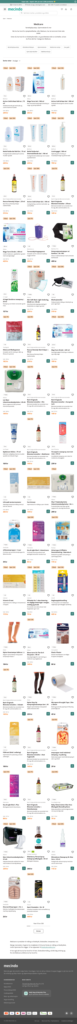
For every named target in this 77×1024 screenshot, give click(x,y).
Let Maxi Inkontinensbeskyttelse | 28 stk (14, 401)
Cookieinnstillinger (67, 1021)
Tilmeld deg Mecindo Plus (30, 984)
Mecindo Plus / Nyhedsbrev (50, 1021)
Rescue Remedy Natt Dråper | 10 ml (37, 351)
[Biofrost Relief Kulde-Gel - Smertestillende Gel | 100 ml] (38, 132)
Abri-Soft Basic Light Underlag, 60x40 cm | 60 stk (38, 301)
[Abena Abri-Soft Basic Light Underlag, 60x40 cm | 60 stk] (38, 280)
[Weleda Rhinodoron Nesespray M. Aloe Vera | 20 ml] (62, 838)
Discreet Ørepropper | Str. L (13, 907)
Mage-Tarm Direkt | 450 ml (12, 252)
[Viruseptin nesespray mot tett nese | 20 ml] (62, 432)
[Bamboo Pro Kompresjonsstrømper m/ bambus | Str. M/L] (62, 232)
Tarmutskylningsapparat (36, 251)
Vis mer (38, 931)
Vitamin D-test (8, 600)
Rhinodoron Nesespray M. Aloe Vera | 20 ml (62, 858)
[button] (71, 9)
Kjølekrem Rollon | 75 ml (12, 452)
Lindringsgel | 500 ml (58, 151)
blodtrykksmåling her (48, 947)
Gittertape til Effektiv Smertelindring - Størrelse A (61, 551)
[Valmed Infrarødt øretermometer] (14, 483)
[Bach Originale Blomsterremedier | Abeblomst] (38, 433)
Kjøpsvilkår (7, 987)
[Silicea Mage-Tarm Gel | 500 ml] (38, 82)
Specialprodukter (32, 51)
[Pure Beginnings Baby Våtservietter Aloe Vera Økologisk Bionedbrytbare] (62, 785)
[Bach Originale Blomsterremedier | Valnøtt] (14, 683)
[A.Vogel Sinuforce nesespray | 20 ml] (14, 280)
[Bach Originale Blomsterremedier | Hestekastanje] (38, 785)
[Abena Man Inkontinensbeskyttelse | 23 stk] (14, 838)
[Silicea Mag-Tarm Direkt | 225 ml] (62, 331)
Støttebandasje (45, 51)
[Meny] (5, 9)
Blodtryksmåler (56, 300)
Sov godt (66, 47)
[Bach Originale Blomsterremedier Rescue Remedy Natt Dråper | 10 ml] (38, 330)
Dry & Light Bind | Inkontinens (38, 550)
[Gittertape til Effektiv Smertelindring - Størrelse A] (62, 531)
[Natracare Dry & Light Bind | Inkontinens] (38, 531)
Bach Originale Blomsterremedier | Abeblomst (38, 453)
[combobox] (38, 13)
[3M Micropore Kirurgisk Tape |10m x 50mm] (62, 683)
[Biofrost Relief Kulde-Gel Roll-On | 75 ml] (14, 132)
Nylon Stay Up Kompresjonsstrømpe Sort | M (37, 703)
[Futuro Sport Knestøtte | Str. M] (38, 888)
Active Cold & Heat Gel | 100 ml (38, 202)
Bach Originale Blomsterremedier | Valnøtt (13, 704)
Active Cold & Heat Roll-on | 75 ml (14, 102)
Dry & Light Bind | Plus (11, 805)
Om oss (37, 1021)
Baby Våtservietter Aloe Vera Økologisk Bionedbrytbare (61, 806)
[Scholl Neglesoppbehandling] (62, 581)
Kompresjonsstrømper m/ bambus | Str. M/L (60, 252)
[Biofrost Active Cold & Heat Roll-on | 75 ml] (14, 82)
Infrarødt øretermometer (12, 502)
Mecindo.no (12, 1021)
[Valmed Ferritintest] (38, 483)
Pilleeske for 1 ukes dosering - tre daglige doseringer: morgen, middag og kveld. (38, 602)
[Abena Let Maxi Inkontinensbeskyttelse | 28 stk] (14, 381)
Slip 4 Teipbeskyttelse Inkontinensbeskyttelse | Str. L (62, 503)
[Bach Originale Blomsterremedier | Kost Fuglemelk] (38, 733)
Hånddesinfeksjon (28, 47)
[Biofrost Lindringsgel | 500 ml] (62, 132)
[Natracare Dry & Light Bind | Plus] (14, 785)
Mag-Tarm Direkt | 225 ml (60, 350)
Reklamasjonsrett (9, 1003)
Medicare (9, 18)
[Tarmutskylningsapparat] (38, 232)
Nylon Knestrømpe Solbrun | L (14, 652)
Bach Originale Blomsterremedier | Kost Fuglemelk (36, 755)
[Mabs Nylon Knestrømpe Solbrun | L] (14, 633)
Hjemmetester (42, 47)
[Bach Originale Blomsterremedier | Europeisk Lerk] (62, 380)
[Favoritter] (62, 9)
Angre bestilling (9, 999)
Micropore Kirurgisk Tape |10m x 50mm (62, 703)
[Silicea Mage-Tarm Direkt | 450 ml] (14, 232)
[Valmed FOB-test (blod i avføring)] (14, 733)
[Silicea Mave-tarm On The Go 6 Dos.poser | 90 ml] (38, 633)
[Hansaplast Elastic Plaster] (62, 633)
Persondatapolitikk (10, 990)
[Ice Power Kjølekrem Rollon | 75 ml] (14, 432)
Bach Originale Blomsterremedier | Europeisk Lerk (62, 402)
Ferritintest (31, 502)
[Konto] (66, 9)
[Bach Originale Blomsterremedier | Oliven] (62, 182)
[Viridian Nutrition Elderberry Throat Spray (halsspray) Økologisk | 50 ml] (38, 837)
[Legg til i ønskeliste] (24, 96)
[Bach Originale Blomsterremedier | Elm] (38, 380)
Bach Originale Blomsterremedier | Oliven (61, 202)
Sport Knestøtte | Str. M (35, 907)
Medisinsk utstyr (55, 47)
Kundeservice (8, 983)
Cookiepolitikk (8, 993)
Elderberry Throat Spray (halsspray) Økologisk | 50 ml (37, 858)
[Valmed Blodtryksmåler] (62, 280)
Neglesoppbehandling (59, 600)
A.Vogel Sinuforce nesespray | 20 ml (13, 300)
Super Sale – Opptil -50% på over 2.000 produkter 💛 (38, 2)
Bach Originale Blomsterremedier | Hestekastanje (34, 807)
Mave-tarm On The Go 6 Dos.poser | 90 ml (35, 654)
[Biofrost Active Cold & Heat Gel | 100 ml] (38, 182)
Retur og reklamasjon (11, 996)
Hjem (4, 18)
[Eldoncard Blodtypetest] (14, 330)
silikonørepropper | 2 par (12, 550)
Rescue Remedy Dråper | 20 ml (14, 201)
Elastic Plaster (56, 652)
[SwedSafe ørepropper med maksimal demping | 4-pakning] (62, 733)
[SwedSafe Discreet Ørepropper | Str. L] (14, 887)
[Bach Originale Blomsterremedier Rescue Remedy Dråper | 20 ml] (14, 182)
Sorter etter (7, 61)
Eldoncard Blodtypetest (11, 350)
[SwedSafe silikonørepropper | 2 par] (14, 531)
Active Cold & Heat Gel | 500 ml (62, 101)
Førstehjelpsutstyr (13, 47)
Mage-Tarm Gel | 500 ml (35, 101)
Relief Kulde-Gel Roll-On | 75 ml (14, 151)
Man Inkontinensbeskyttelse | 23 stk (13, 858)
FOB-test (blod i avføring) (12, 752)
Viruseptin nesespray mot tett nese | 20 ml (62, 453)
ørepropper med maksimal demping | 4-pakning (60, 754)
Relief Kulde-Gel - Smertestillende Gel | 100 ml (37, 152)
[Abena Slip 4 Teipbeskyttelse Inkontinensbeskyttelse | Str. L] (62, 482)
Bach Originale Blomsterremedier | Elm (35, 401)
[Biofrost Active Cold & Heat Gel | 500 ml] (62, 82)
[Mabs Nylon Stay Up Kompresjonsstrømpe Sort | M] (38, 683)
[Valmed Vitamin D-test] (14, 581)
